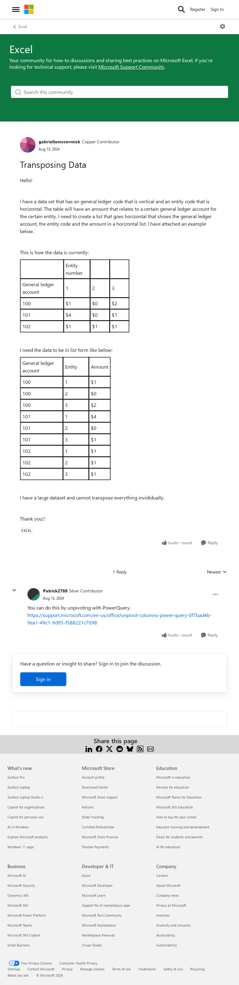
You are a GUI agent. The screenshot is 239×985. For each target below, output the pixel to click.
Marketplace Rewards (98, 935)
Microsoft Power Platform (26, 915)
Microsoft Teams (19, 925)
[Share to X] (109, 748)
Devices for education (172, 787)
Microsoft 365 (17, 905)
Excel (23, 26)
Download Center (95, 787)
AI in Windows (18, 827)
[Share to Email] (150, 748)
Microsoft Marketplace (99, 925)
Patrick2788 (55, 591)
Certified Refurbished (98, 827)
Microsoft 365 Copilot (23, 935)
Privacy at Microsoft (171, 905)
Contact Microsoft (40, 969)
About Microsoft (168, 885)
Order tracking (93, 817)
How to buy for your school (176, 817)
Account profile (93, 777)
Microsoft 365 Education (174, 807)
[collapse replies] (14, 590)
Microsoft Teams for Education (179, 797)
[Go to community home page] (29, 9)
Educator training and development (182, 827)
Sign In (217, 9)
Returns (88, 807)
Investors (163, 915)
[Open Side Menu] (16, 9)
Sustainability (166, 945)
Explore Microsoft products (27, 837)
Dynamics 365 (18, 895)
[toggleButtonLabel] (222, 26)
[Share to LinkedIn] (89, 748)
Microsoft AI (16, 875)
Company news (167, 895)
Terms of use (121, 969)
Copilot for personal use (25, 817)
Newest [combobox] (217, 572)
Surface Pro (16, 777)
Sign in (43, 679)
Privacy (67, 969)
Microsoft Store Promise (100, 837)
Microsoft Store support (100, 797)
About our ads (18, 975)
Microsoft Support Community (131, 66)
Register (197, 9)
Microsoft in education (173, 777)
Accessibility (165, 935)
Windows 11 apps (20, 847)
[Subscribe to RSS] (140, 748)
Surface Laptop (18, 787)
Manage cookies (92, 969)
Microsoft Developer (97, 885)
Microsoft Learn (93, 895)
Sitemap (13, 969)
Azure (86, 875)
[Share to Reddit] (119, 748)
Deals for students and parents (179, 837)
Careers (162, 875)
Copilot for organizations (26, 807)
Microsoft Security (21, 885)
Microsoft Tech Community (102, 915)
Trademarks (147, 969)
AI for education (168, 847)
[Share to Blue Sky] (130, 748)
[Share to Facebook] (99, 748)
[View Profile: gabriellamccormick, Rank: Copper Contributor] (27, 145)
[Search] (181, 9)
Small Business (18, 945)
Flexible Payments (95, 847)
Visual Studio (92, 945)
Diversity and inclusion (173, 925)
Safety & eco (173, 969)
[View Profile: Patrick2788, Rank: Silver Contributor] (33, 594)
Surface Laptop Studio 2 (25, 797)
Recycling (197, 969)
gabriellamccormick (59, 142)
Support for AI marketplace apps (106, 905)
